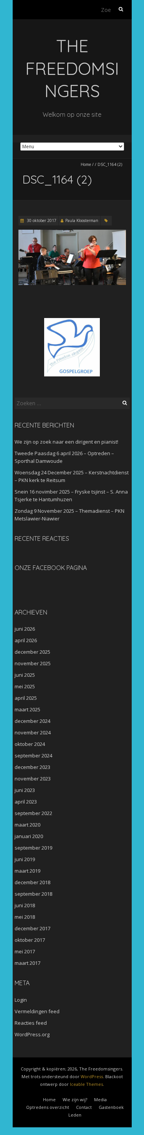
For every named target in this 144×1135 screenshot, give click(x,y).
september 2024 (33, 755)
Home (86, 164)
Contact (84, 1107)
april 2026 (26, 640)
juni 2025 (25, 674)
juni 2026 (25, 628)
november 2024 (33, 732)
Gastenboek (111, 1107)
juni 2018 (25, 905)
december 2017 (32, 928)
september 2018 (33, 893)
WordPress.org (32, 1034)
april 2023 (26, 801)
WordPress (92, 1076)
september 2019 (33, 847)
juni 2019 (25, 859)
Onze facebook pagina (51, 568)
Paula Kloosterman (81, 220)
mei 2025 (25, 686)
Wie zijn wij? (75, 1099)
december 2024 (32, 720)
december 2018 (32, 882)
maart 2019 (27, 870)
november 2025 (33, 663)
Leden (74, 1115)
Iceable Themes (86, 1084)
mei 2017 (25, 951)
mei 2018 (25, 916)
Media (100, 1099)
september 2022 (33, 813)
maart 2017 (27, 962)
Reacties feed (31, 1022)
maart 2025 (27, 709)
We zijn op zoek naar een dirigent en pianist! (66, 441)
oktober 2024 (30, 744)
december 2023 (32, 767)
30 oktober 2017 (41, 220)
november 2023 (33, 778)
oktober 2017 (30, 939)
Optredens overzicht (47, 1107)
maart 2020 (27, 824)
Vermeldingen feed (37, 1011)
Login (21, 999)
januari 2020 (29, 836)
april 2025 (26, 697)
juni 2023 (25, 790)
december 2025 (32, 651)
